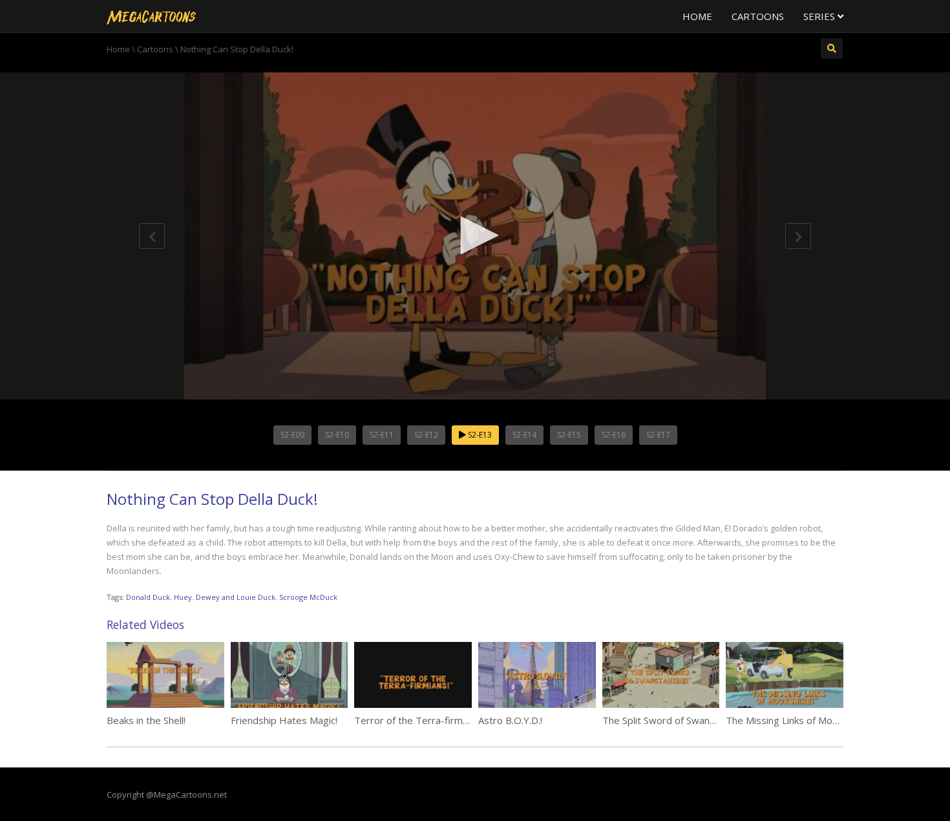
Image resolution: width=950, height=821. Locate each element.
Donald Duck (148, 597)
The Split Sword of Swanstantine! (675, 720)
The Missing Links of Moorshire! (796, 720)
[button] (475, 235)
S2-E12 (426, 434)
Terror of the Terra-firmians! (418, 720)
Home (697, 16)
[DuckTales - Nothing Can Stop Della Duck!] (151, 16)
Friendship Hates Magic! (284, 720)
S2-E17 (658, 434)
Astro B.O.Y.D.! (510, 720)
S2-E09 (292, 434)
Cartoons (758, 16)
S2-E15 (569, 434)
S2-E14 (524, 434)
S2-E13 (479, 434)
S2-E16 (614, 434)
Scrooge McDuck (308, 597)
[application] (475, 236)
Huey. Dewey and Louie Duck (224, 597)
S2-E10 (337, 434)
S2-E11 (382, 434)
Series (820, 16)
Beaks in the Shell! (146, 720)
